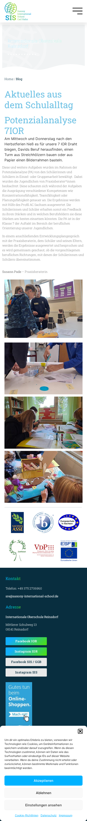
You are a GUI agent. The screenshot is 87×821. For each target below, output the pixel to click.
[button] (80, 731)
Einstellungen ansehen (43, 805)
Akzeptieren (43, 780)
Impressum (65, 815)
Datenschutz (49, 815)
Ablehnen (43, 793)
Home (8, 79)
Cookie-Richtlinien (26, 815)
